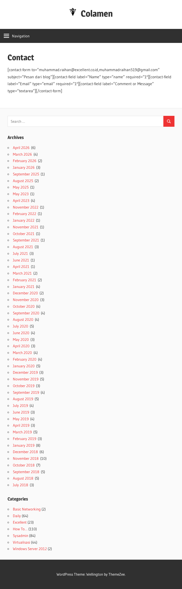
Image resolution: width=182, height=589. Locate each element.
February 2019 (24, 438)
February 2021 (24, 279)
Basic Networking (27, 509)
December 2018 (25, 451)
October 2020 (24, 306)
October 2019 (23, 385)
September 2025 (26, 174)
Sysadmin (20, 535)
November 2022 (25, 207)
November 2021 (25, 227)
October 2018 (24, 465)
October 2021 (23, 233)
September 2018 (26, 471)
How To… (20, 529)
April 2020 (21, 346)
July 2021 (20, 253)
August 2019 (23, 398)
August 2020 (23, 319)
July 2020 (20, 326)
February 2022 (24, 213)
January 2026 (24, 167)
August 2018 (23, 478)
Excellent (20, 522)
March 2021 (22, 273)
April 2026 (21, 147)
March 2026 (22, 154)
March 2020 (22, 352)
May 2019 (21, 418)
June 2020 (21, 332)
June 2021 (21, 260)
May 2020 (21, 339)
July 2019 (20, 405)
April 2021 (21, 266)
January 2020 (24, 366)
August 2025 (23, 180)
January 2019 (23, 445)
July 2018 (20, 484)
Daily (17, 515)
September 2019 (26, 392)
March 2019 (22, 432)
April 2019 (21, 425)
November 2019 (25, 379)
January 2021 (23, 286)
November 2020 (26, 299)
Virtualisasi (21, 542)
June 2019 (21, 412)
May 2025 (21, 187)
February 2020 (24, 359)
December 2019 (25, 372)
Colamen (97, 13)
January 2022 (23, 220)
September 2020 (26, 313)
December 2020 (25, 293)
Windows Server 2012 (30, 548)
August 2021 (23, 246)
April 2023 (21, 200)
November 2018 (26, 458)
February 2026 (24, 160)
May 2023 (21, 193)
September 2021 (26, 240)
